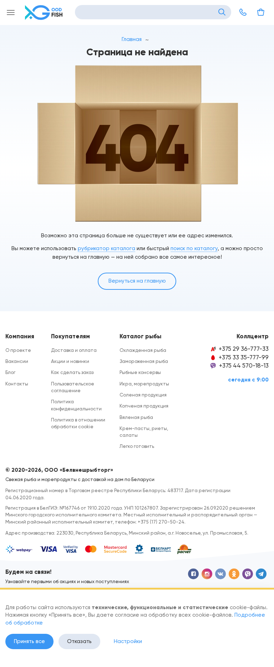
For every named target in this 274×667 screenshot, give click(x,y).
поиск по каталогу (194, 248)
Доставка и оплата (74, 350)
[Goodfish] (44, 12)
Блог (10, 372)
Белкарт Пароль (161, 549)
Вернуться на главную (137, 281)
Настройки (128, 641)
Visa (48, 549)
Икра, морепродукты (144, 383)
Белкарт (139, 549)
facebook (193, 574)
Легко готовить (137, 446)
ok (234, 574)
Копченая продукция (144, 406)
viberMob (247, 574)
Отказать (79, 641)
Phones (243, 12)
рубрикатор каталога (106, 248)
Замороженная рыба (144, 361)
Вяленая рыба (136, 417)
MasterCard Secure (115, 549)
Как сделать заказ (72, 372)
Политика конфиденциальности (76, 405)
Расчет (184, 549)
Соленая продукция (143, 395)
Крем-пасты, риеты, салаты (144, 431)
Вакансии (16, 361)
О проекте (18, 350)
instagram (207, 574)
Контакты (16, 383)
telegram (261, 574)
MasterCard (91, 549)
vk (220, 574)
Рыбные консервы (140, 372)
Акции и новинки (70, 361)
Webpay (19, 549)
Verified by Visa (71, 549)
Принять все (29, 641)
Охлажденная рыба (143, 350)
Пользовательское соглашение (72, 387)
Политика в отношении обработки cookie (78, 423)
